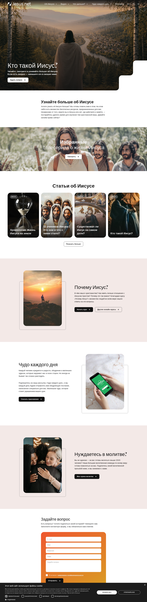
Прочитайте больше (73, 593)
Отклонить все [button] (129, 592)
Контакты (119, 4)
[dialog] (73, 592)
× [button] (145, 585)
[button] (49, 600)
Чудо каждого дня (100, 4)
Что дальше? (79, 4)
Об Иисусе (49, 4)
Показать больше (73, 244)
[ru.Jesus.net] (19, 4)
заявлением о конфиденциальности (70, 575)
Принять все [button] (106, 592)
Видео (63, 4)
